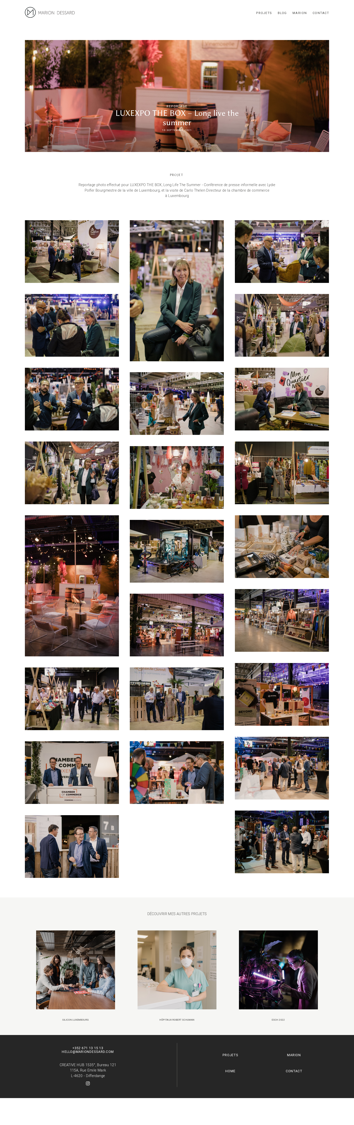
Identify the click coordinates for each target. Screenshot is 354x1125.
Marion (299, 13)
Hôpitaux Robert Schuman (177, 975)
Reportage (176, 106)
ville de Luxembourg (143, 190)
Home (230, 1071)
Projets (264, 13)
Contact (321, 13)
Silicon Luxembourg (75, 975)
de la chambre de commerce (245, 190)
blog (282, 13)
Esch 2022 (278, 975)
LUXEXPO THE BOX (146, 185)
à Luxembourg (177, 196)
